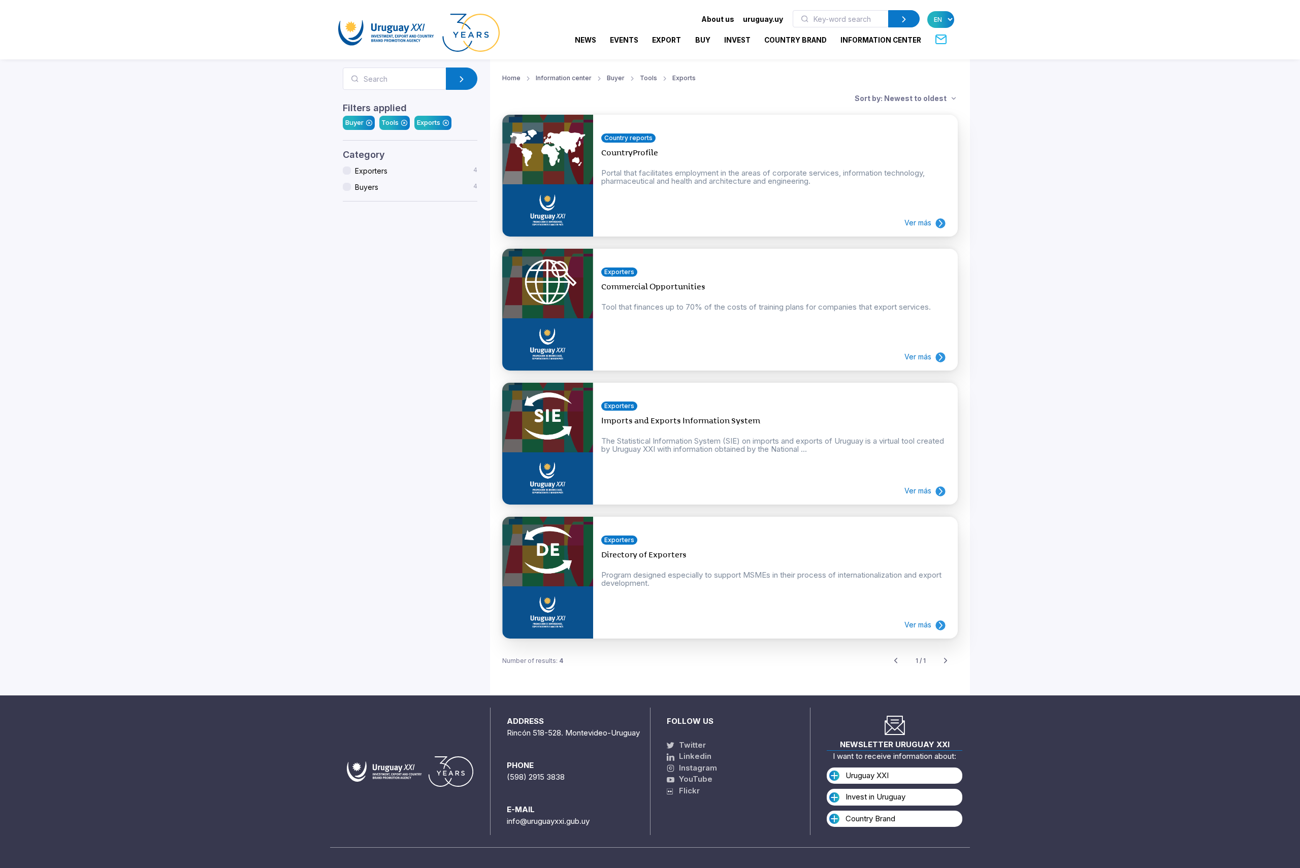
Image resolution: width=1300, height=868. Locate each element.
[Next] (945, 661)
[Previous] (896, 661)
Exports (428, 122)
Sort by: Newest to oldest (901, 98)
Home (511, 78)
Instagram (697, 768)
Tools (390, 122)
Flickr (686, 790)
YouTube (694, 779)
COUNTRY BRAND (795, 40)
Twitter (691, 745)
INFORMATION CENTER (880, 40)
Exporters (416, 170)
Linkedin (694, 756)
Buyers (416, 186)
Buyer (354, 122)
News (585, 40)
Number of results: (532, 660)
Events (624, 40)
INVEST (737, 40)
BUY (702, 40)
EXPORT (666, 40)
